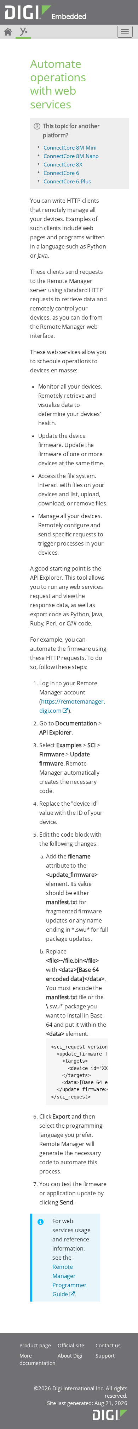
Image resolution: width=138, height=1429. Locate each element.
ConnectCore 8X (63, 164)
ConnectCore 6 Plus (67, 181)
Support (105, 1355)
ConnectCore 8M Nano (71, 155)
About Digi (70, 1355)
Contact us (108, 1345)
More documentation (37, 1359)
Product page (35, 1345)
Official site (71, 1345)
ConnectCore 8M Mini (70, 147)
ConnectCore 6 (61, 172)
